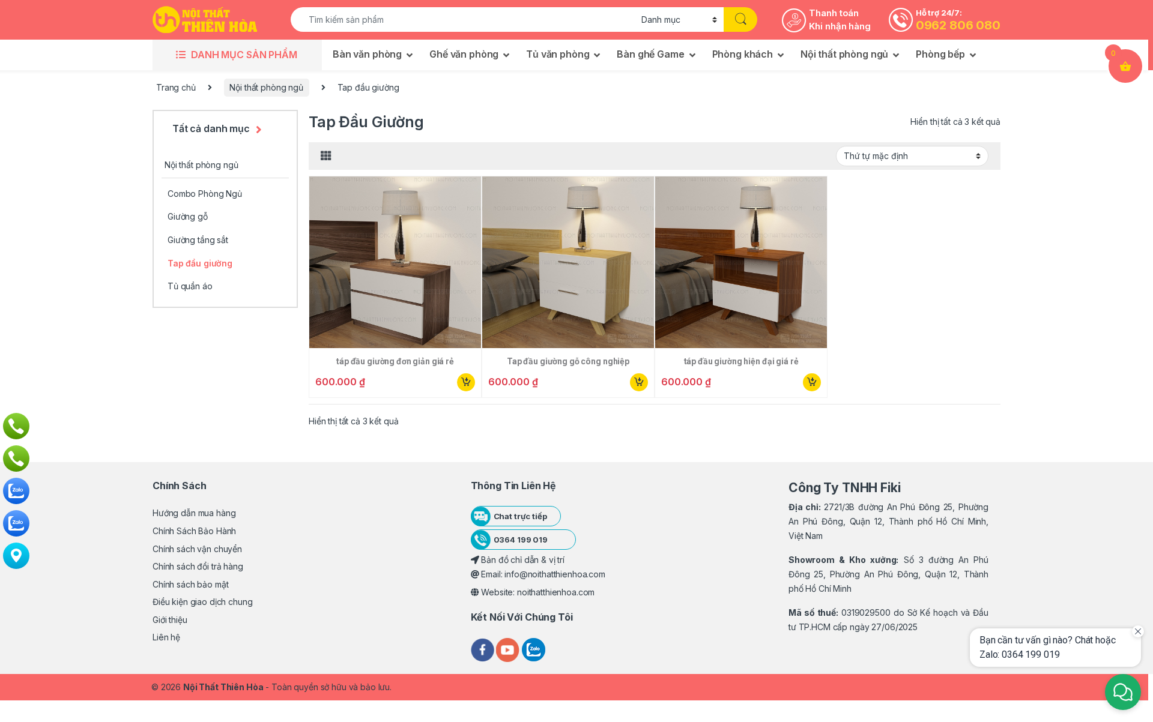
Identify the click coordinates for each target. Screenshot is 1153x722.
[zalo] (533, 648)
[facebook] (484, 648)
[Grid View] (326, 156)
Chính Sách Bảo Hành (194, 531)
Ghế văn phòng (463, 54)
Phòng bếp (940, 54)
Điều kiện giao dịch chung (203, 602)
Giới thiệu (170, 620)
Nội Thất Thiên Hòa (223, 687)
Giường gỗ (188, 216)
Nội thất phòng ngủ (844, 54)
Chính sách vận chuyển (197, 549)
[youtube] (509, 648)
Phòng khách (742, 54)
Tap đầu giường (200, 263)
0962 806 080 (958, 25)
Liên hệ (166, 637)
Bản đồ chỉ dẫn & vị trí (521, 560)
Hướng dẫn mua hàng (194, 513)
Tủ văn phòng (557, 54)
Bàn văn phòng (367, 54)
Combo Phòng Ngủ (205, 193)
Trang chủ (176, 87)
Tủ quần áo (190, 286)
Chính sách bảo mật (190, 584)
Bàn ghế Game (650, 54)
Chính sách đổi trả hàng (198, 566)
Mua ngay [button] (465, 382)
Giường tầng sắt (198, 240)
